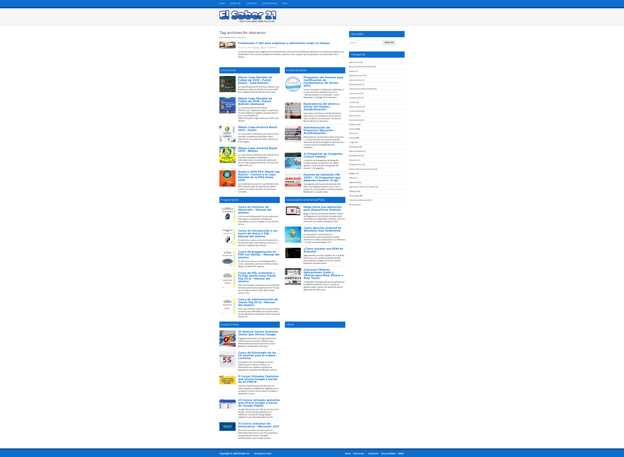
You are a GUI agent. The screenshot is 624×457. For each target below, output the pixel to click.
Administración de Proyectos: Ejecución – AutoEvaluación (319, 130)
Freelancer (271, 47)
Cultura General (355, 106)
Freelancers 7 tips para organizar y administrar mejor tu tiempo (284, 43)
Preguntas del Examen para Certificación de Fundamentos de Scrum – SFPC (323, 81)
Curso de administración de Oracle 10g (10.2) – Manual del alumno (258, 302)
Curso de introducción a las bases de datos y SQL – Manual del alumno (258, 233)
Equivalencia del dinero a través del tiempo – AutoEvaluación (322, 106)
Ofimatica (353, 160)
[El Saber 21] (247, 22)
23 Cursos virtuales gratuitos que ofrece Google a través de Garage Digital (259, 402)
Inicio (222, 3)
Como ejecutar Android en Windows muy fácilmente (322, 229)
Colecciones (228, 70)
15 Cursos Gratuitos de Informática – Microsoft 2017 (258, 425)
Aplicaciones (354, 62)
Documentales (355, 120)
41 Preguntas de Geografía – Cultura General (324, 155)
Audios (352, 71)
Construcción (355, 97)
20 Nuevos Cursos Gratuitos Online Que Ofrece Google (258, 333)
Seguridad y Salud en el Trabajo (362, 186)
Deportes (353, 115)
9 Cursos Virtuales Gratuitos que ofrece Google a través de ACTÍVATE (258, 379)
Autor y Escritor (355, 80)
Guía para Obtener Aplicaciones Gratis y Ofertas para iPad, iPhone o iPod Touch (323, 274)
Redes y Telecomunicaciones (361, 169)
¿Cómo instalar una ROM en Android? (323, 250)
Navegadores (355, 155)
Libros (290, 324)
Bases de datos (355, 84)
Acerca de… (235, 3)
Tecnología (354, 195)
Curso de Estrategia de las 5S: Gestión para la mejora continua (257, 355)
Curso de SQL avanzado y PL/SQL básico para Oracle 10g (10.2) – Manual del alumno (257, 277)
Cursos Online (269, 3)
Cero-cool (246, 47)
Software (353, 191)
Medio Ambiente (356, 151)
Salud (351, 178)
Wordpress (353, 204)
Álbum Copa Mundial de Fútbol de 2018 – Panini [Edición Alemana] (255, 101)
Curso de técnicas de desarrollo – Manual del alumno (254, 209)
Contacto (252, 3)
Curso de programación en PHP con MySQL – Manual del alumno (258, 254)
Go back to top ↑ (263, 453)
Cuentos (352, 102)
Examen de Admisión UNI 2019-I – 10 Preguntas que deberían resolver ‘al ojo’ (322, 177)
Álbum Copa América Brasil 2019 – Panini (257, 129)
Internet (352, 138)
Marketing (353, 147)
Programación (230, 199)
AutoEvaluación (296, 70)
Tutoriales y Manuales (358, 200)
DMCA (285, 3)
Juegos (352, 142)
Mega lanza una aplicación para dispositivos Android (323, 208)
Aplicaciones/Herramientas (360, 66)
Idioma (352, 133)
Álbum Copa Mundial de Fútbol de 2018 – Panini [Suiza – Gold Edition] (255, 80)
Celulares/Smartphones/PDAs (305, 199)
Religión (352, 173)
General (352, 129)
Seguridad (353, 182)
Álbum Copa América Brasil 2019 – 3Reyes (257, 149)
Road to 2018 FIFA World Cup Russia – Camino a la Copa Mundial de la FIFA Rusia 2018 (259, 176)
